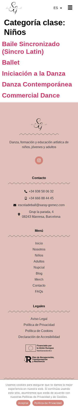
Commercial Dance (31, 95)
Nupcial (39, 267)
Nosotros (39, 249)
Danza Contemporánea (37, 84)
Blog (39, 273)
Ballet (11, 62)
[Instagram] (39, 160)
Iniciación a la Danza (33, 73)
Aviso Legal (39, 318)
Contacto (39, 285)
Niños (39, 255)
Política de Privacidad (39, 325)
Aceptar (23, 403)
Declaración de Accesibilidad (39, 337)
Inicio (39, 243)
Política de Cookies (39, 331)
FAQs (39, 291)
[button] (70, 8)
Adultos (39, 261)
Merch (39, 279)
